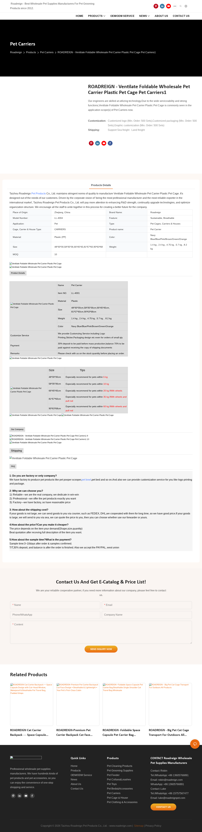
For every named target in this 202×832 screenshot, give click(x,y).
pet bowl (86, 479)
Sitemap (139, 825)
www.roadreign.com (120, 825)
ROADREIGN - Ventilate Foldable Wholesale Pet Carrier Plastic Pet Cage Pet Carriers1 (107, 52)
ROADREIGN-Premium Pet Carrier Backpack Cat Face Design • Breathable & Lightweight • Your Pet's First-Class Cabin (75, 733)
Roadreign (16, 52)
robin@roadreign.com (170, 779)
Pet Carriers (46, 52)
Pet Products (38, 193)
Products (31, 52)
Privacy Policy (153, 825)
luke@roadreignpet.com (171, 798)
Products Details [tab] (101, 185)
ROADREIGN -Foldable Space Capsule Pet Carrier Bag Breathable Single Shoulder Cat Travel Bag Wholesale (123, 733)
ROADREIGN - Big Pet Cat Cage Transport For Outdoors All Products (169, 733)
